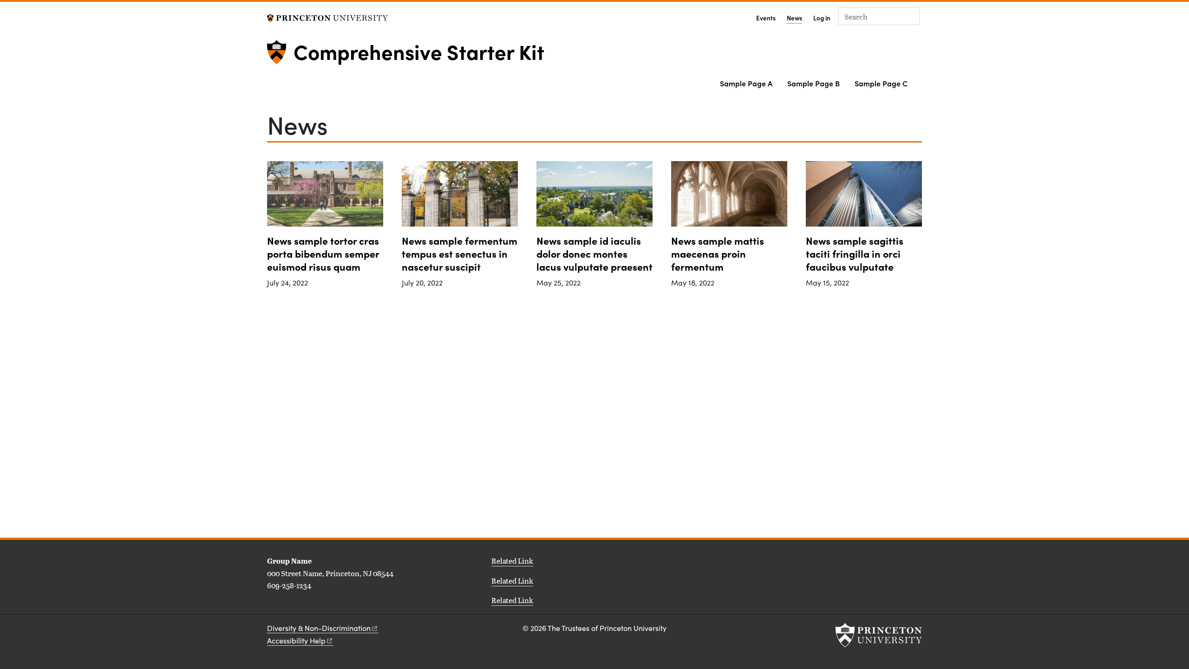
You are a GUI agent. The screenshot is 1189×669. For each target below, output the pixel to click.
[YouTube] (313, 606)
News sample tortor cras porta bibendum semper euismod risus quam (323, 253)
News (794, 17)
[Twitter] (282, 606)
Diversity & (319, 628)
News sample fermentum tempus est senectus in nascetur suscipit (459, 253)
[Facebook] (292, 606)
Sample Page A (746, 83)
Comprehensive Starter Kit (419, 51)
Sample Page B (813, 83)
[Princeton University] (327, 17)
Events (766, 17)
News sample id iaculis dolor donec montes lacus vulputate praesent (594, 253)
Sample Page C (881, 83)
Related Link (512, 560)
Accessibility (296, 640)
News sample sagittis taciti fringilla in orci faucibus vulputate (854, 253)
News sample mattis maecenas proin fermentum (717, 253)
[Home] (280, 55)
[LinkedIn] (271, 606)
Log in (821, 17)
